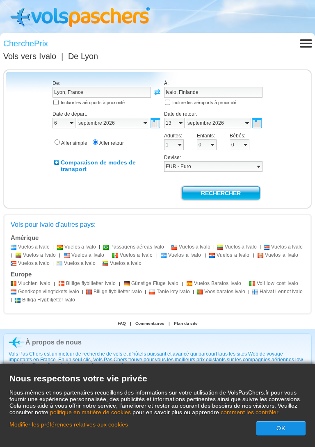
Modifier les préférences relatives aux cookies (68, 424)
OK (280, 428)
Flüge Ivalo (154, 283)
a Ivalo (34, 247)
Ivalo (34, 283)
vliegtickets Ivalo (48, 291)
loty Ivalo (173, 291)
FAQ (122, 323)
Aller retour (111, 143)
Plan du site (186, 323)
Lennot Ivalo (281, 291)
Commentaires (149, 323)
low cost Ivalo (277, 283)
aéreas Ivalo (137, 247)
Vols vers (29, 56)
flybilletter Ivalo (91, 283)
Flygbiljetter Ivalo (48, 300)
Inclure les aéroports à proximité (93, 102)
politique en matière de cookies (90, 412)
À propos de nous (53, 342)
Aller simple (74, 143)
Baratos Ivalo (217, 283)
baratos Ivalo (224, 291)
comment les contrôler (249, 412)
